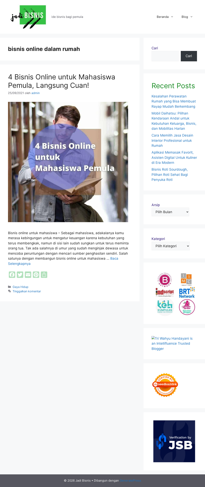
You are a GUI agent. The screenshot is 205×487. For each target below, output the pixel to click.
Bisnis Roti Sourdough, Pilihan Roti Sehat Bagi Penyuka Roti (170, 174)
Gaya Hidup (20, 287)
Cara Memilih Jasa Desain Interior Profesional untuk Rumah (172, 140)
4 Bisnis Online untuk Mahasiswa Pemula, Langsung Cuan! (61, 81)
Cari (155, 48)
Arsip (156, 205)
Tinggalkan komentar (27, 291)
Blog (185, 17)
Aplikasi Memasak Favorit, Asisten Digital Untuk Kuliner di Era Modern (174, 157)
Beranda (163, 17)
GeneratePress (130, 480)
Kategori (158, 239)
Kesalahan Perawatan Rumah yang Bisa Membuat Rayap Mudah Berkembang (174, 101)
